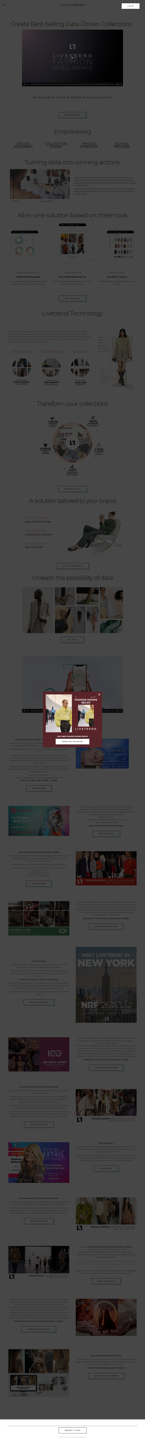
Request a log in (130, 13)
